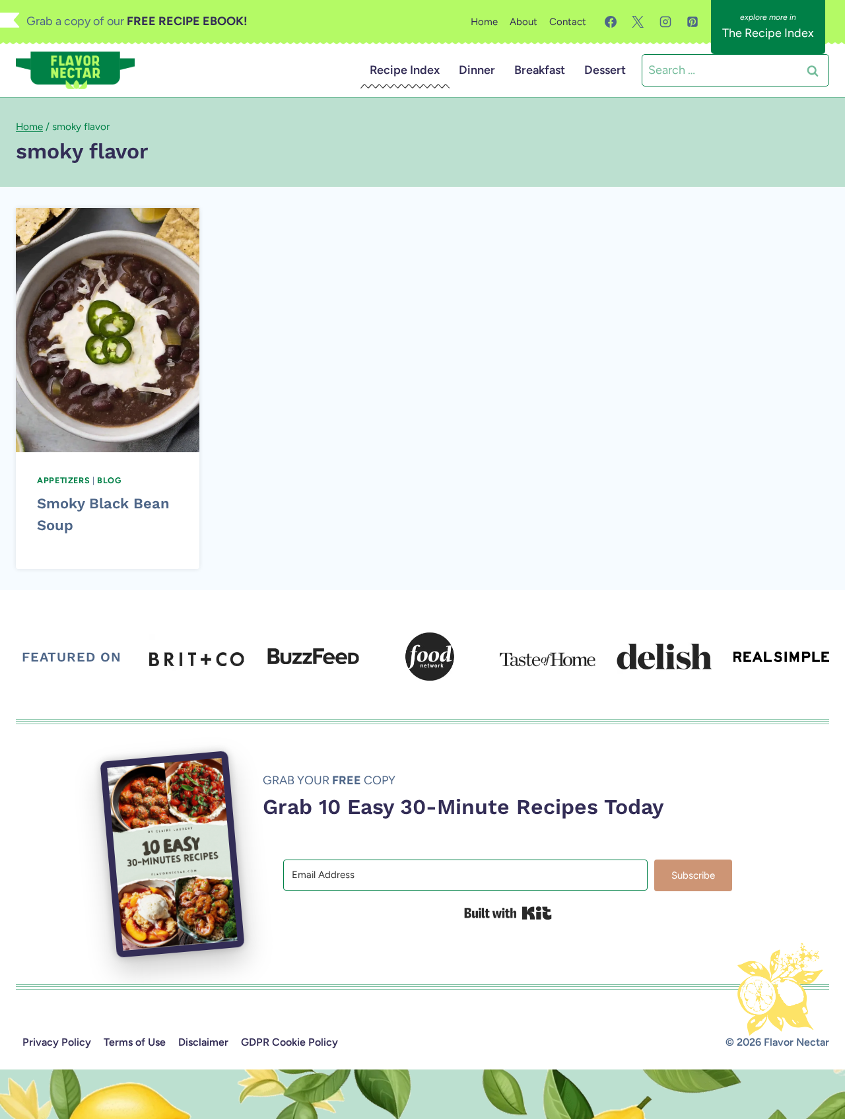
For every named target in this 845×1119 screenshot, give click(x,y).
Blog (109, 480)
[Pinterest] (692, 22)
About (523, 22)
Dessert (605, 70)
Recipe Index (405, 70)
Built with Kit (508, 913)
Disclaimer (203, 1042)
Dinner (477, 70)
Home (484, 22)
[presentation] (107, 330)
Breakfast (539, 70)
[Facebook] (611, 22)
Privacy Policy (56, 1042)
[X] (638, 22)
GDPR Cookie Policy (289, 1042)
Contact (567, 22)
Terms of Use (135, 1042)
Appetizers (63, 480)
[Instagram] (665, 22)
